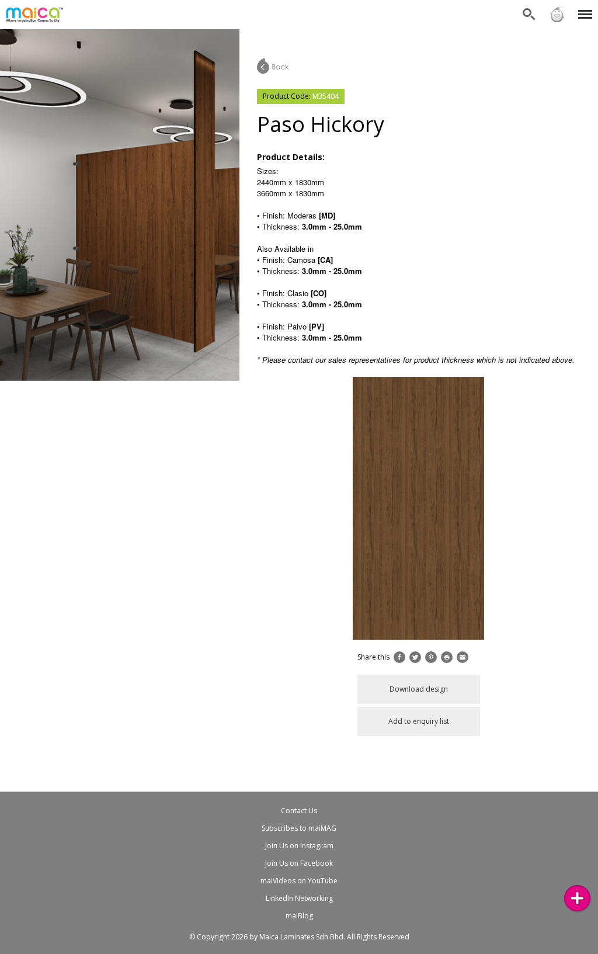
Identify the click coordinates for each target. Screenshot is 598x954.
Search (529, 7)
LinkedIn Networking (299, 898)
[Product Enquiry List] (577, 898)
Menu (583, 7)
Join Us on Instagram (299, 846)
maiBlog (299, 916)
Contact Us (299, 811)
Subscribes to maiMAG (299, 828)
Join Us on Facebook (299, 863)
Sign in (556, 7)
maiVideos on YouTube (299, 881)
